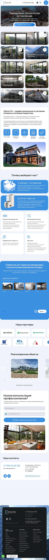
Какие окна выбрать (37, 532)
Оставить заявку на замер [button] (24, 24)
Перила (7, 544)
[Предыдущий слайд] (2, 368)
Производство (36, 538)
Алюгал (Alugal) (22, 549)
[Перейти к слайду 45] (27, 381)
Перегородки (8, 546)
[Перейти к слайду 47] (29, 381)
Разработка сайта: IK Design (11, 523)
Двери (6, 535)
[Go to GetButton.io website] (3, 558)
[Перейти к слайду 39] (20, 381)
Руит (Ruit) (21, 551)
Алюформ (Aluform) (23, 543)
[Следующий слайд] (46, 368)
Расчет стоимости (37, 539)
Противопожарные (9, 552)
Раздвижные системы (10, 538)
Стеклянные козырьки (10, 550)
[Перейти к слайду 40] (21, 381)
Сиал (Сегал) (22, 539)
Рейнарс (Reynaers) (24, 536)
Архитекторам (36, 541)
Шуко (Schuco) (22, 538)
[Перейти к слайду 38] (19, 381)
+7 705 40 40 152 (28, 3)
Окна (6, 533)
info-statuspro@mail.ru (9, 468)
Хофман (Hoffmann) (23, 545)
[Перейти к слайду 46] (28, 381)
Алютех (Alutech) (23, 532)
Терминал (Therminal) (24, 547)
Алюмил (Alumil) (23, 534)
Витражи (7, 536)
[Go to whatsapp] (3, 556)
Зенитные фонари (9, 548)
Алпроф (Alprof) (23, 541)
